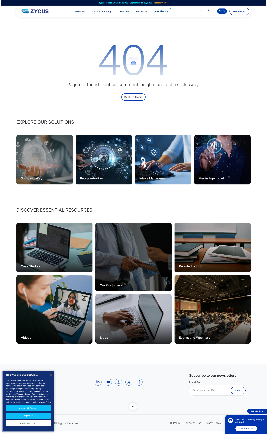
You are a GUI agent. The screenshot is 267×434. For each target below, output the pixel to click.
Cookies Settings (28, 423)
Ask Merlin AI (246, 428)
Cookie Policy (45, 402)
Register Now (160, 3)
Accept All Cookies (28, 408)
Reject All (28, 416)
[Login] (208, 11)
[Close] (51, 375)
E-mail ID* (194, 382)
